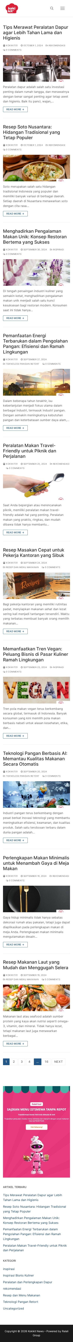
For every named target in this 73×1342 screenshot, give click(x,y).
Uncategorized (13, 1308)
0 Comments (13, 50)
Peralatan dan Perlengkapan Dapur (27, 1282)
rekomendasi (56, 45)
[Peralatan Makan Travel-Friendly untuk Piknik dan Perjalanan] (36, 486)
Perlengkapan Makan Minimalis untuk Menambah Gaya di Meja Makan (36, 863)
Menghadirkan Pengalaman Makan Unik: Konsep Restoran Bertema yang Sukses (35, 236)
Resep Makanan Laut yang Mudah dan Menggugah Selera (35, 964)
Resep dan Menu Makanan (22, 567)
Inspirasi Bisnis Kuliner (18, 1275)
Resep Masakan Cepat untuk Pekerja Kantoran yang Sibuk (33, 552)
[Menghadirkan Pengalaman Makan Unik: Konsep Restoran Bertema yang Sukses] (36, 272)
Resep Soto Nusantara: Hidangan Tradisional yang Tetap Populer (31, 132)
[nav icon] (63, 8)
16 (46, 1061)
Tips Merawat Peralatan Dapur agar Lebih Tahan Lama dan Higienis (35, 32)
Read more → (15, 109)
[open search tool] (52, 8)
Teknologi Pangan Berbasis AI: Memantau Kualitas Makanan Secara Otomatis (35, 759)
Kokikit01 (11, 45)
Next (58, 1061)
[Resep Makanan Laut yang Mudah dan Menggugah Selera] (36, 998)
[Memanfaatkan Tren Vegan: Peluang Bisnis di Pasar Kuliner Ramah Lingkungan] (36, 690)
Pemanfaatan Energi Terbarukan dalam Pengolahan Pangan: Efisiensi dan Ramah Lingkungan (35, 344)
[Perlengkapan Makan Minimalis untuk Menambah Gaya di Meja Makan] (36, 899)
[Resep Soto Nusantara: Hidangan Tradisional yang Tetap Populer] (36, 168)
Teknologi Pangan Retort (22, 364)
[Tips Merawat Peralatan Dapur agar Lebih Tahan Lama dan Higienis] (36, 68)
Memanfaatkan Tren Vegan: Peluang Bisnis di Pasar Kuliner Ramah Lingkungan (35, 654)
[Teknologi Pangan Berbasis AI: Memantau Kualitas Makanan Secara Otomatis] (36, 794)
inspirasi (58, 249)
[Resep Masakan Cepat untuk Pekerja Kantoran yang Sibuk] (36, 585)
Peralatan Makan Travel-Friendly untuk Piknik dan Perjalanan (29, 451)
